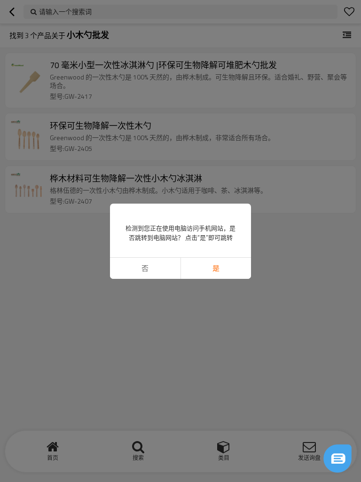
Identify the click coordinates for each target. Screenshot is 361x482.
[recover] (337, 458)
